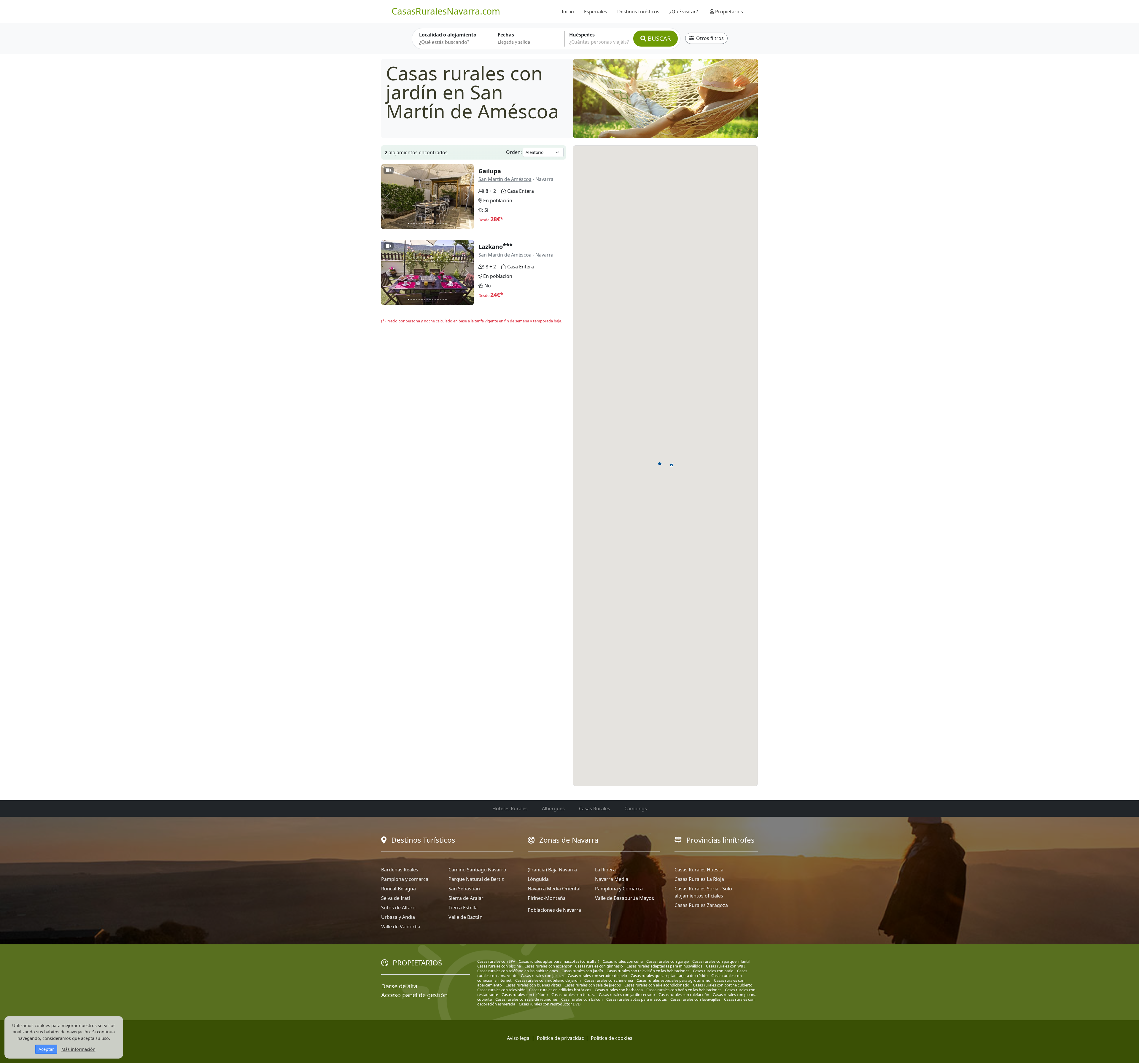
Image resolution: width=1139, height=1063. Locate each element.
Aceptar (46, 1049)
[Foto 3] (414, 223)
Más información (78, 1049)
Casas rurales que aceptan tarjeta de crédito (669, 975)
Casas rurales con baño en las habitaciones (683, 989)
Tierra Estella (463, 907)
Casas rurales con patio (713, 970)
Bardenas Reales (399, 869)
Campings (635, 808)
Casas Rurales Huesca (699, 869)
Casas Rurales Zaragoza (701, 905)
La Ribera (605, 869)
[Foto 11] (435, 223)
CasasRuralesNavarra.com (446, 11)
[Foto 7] (424, 223)
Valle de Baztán (465, 917)
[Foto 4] (416, 223)
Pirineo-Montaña (547, 898)
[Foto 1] (408, 223)
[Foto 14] (443, 223)
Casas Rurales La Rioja (699, 879)
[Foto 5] (419, 223)
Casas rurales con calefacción (683, 994)
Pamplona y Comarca (619, 888)
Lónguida (538, 879)
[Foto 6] (422, 223)
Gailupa (489, 171)
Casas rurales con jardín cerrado (627, 994)
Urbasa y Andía (398, 917)
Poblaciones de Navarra (554, 910)
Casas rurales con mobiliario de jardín (548, 980)
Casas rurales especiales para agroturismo (673, 980)
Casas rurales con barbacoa (619, 989)
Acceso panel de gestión (414, 995)
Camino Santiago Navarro (477, 869)
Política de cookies (611, 1038)
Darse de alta (399, 986)
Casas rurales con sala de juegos (592, 985)
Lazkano (490, 247)
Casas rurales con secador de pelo (597, 975)
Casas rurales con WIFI (725, 966)
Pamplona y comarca (404, 879)
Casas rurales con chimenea (608, 980)
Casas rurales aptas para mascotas (636, 999)
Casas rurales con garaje (667, 961)
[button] (660, 463)
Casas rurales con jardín (582, 970)
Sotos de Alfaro (398, 907)
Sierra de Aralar (465, 898)
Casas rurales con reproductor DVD (549, 1004)
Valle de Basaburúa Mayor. (624, 898)
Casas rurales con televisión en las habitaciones (648, 970)
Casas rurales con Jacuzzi (542, 975)
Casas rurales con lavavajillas (695, 999)
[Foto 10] (432, 223)
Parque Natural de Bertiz (476, 879)
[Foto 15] (446, 223)
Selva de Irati (395, 898)
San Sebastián (464, 888)
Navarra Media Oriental (554, 888)
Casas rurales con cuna (623, 961)
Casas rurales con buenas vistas (533, 985)
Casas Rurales (594, 808)
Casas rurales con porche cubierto (723, 985)
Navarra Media (611, 879)
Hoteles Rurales (510, 808)
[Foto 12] (438, 223)
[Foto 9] (430, 223)
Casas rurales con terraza (573, 994)
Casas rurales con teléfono (525, 994)
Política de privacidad (561, 1038)
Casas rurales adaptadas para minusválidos (664, 966)
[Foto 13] (440, 223)
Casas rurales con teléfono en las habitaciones (517, 970)
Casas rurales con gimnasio (599, 966)
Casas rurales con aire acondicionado (656, 985)
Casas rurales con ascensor (548, 966)
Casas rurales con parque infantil (721, 961)
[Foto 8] (427, 223)
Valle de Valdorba (400, 926)
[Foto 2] (411, 223)
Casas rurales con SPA (496, 961)
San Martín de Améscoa (505, 179)
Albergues (553, 808)
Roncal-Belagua (398, 888)
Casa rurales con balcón (582, 999)
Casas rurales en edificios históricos (560, 989)
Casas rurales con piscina (499, 966)
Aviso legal (519, 1038)
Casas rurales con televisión (501, 989)
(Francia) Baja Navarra (552, 869)
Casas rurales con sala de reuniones (526, 999)
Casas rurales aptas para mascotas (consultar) (559, 961)
